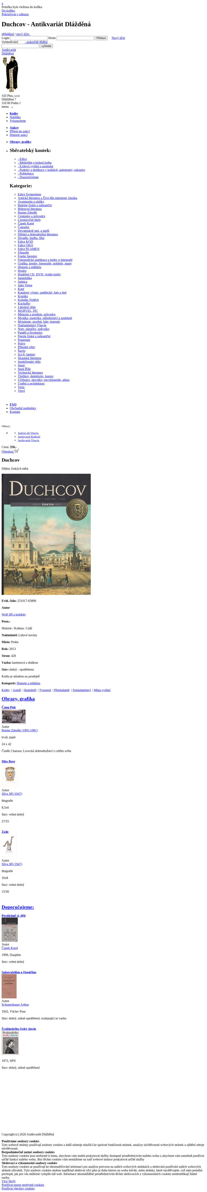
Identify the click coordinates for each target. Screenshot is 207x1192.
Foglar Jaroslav (27, 256)
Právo (21, 343)
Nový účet (118, 38)
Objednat (8, 451)
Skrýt (11, 1181)
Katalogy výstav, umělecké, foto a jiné (42, 292)
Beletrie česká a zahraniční (35, 205)
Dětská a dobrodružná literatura (38, 234)
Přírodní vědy (26, 347)
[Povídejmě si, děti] (10, 940)
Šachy (22, 350)
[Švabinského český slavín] (10, 1054)
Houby (22, 270)
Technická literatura (30, 372)
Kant (21, 289)
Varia (21, 387)
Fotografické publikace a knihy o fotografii (45, 260)
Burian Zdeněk (27, 212)
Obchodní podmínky (23, 408)
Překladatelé (62, 690)
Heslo (52, 38)
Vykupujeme (18, 120)
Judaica (22, 281)
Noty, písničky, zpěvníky (34, 329)
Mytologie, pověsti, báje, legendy (39, 321)
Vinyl (21, 390)
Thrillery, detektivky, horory (36, 376)
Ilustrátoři (30, 690)
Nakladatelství (82, 690)
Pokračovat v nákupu (15, 14)
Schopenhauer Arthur (15, 1004)
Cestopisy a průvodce (31, 216)
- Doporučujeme (28, 177)
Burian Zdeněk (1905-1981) (20, 730)
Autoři (17, 690)
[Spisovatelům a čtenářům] (9, 997)
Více (5, 1181)
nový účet (23, 34)
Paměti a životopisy (30, 332)
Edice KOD (25, 241)
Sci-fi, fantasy (26, 354)
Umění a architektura (31, 383)
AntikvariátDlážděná (9, 51)
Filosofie (23, 252)
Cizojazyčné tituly (29, 220)
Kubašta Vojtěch (28, 300)
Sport (21, 365)
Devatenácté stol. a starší (33, 230)
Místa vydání (102, 690)
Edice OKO (25, 245)
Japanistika (25, 278)
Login (5, 38)
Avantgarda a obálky (31, 201)
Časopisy (24, 227)
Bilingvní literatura (30, 209)
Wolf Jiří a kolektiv (14, 614)
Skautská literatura (29, 358)
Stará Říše (24, 369)
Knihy (6, 690)
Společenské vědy (29, 361)
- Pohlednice (26, 173)
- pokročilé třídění (36, 42)
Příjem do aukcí (20, 131)
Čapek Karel (26, 223)
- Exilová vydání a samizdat (35, 166)
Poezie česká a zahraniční (34, 336)
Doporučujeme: (18, 907)
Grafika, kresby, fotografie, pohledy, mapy (45, 263)
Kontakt (15, 412)
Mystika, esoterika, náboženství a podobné (45, 318)
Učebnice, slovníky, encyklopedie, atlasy (44, 380)
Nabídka (15, 117)
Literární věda (27, 307)
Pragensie (24, 340)
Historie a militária (29, 267)
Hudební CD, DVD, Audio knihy (39, 274)
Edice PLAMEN (28, 249)
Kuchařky (24, 303)
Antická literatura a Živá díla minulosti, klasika (47, 198)
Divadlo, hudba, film (31, 238)
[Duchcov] (46, 594)
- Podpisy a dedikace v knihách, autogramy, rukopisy (51, 170)
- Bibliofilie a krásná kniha (35, 162)
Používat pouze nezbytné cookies (23, 1185)
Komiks (23, 296)
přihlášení (8, 34)
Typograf (45, 690)
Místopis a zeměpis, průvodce (37, 314)
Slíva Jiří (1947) (12, 793)
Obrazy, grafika (18, 698)
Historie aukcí (18, 135)
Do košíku (8, 10)
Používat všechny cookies (18, 1188)
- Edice (22, 159)
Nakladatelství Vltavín (32, 325)
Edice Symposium (29, 194)
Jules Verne (25, 285)
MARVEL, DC (28, 310)
